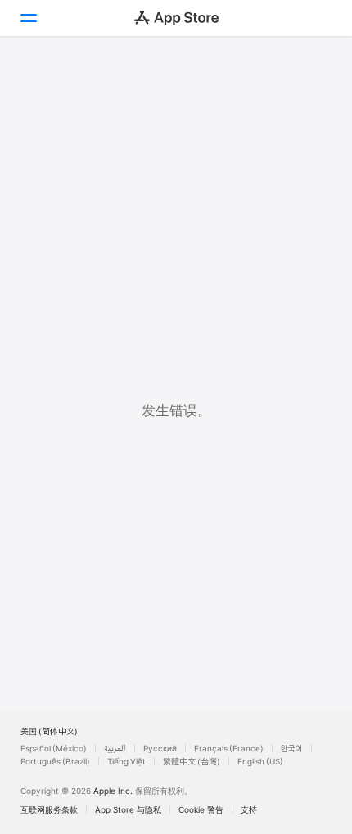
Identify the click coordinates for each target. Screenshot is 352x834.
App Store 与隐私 (128, 809)
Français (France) (229, 748)
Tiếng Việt (126, 761)
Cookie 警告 (200, 809)
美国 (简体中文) (49, 731)
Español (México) (53, 748)
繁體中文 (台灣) (191, 761)
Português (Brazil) (55, 761)
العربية (115, 748)
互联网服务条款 (49, 809)
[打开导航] (28, 18)
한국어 (292, 748)
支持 (249, 809)
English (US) (260, 761)
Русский (160, 748)
